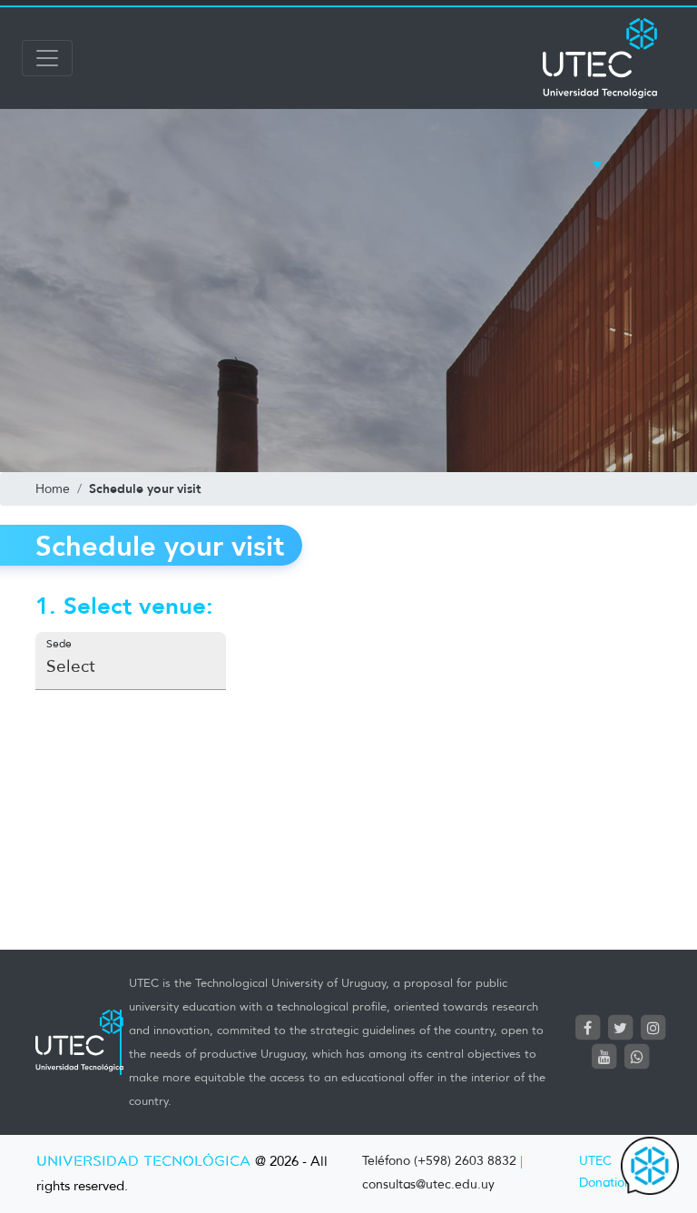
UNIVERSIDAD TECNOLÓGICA (143, 1161)
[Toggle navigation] (47, 58)
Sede (59, 643)
